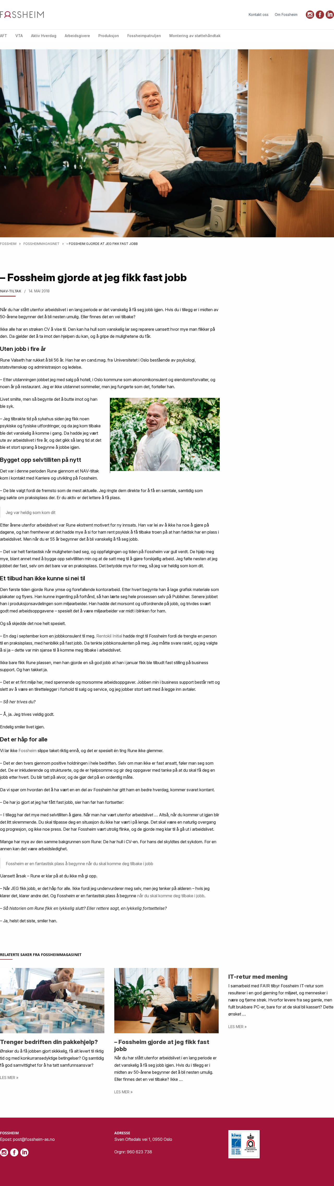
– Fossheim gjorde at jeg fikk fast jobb (161, 1045)
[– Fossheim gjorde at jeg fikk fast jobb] (167, 1000)
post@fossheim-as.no (34, 1139)
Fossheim (8, 244)
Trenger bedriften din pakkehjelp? (49, 1041)
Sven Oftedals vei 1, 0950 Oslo (143, 1139)
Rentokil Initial (109, 636)
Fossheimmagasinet (41, 244)
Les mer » (9, 1077)
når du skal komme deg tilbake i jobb (170, 895)
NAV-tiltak (10, 290)
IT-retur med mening (258, 976)
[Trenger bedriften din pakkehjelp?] (52, 1000)
